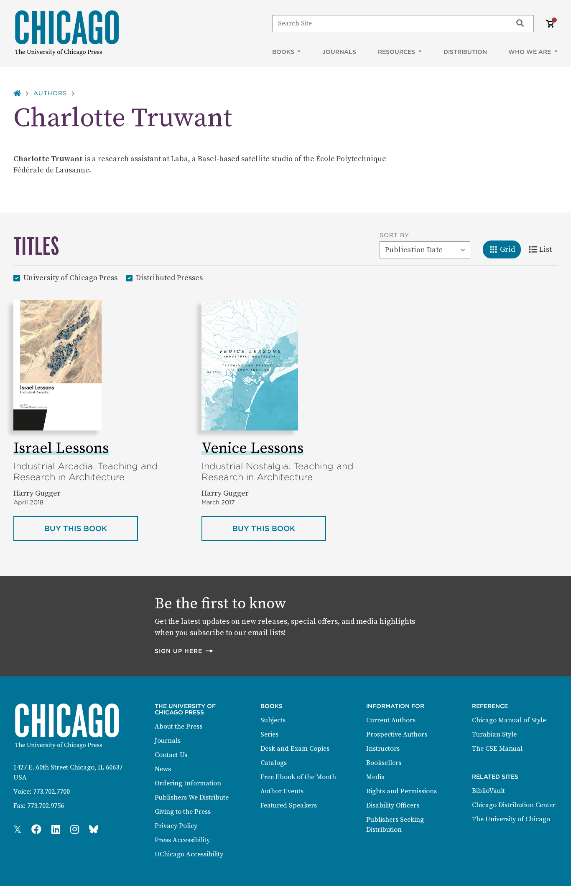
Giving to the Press (183, 812)
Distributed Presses (169, 278)
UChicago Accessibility (189, 854)
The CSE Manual (497, 748)
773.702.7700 (51, 791)
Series (269, 734)
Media (375, 777)
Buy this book (91, 528)
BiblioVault (488, 791)
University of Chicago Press (70, 278)
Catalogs (273, 763)
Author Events (281, 791)
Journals (339, 52)
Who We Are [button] (530, 52)
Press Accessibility (182, 840)
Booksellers (383, 763)
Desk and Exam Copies (294, 748)
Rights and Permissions (401, 791)
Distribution (465, 52)
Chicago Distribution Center (514, 805)
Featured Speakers (288, 805)
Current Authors (391, 720)
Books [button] (284, 52)
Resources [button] (397, 52)
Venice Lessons (252, 448)
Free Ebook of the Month (298, 777)
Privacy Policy (176, 826)
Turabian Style (494, 734)
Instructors (383, 748)
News (163, 769)
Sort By (394, 235)
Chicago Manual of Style (509, 720)
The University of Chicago (511, 819)
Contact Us (171, 755)
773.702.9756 (45, 806)
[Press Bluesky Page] (93, 830)
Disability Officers (392, 805)
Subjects (273, 720)
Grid (510, 249)
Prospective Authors (396, 734)
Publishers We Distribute (192, 797)
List (548, 249)
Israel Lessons (61, 448)
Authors (50, 93)
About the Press (178, 726)
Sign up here (184, 651)
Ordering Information (188, 783)
